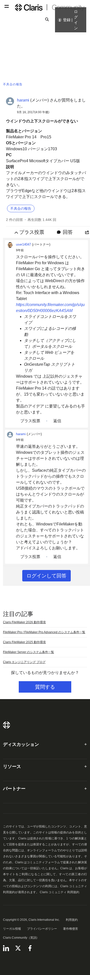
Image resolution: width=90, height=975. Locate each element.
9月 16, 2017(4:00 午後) (33, 112)
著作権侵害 (70, 928)
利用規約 (72, 920)
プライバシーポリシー (42, 928)
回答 (68, 232)
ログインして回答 (46, 575)
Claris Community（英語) (20, 937)
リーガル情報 (12, 928)
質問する (45, 687)
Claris (6, 724)
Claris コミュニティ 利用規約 (59, 892)
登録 (66, 20)
